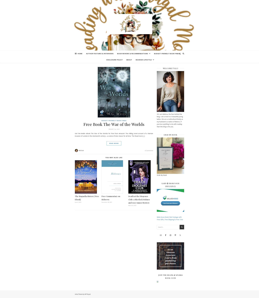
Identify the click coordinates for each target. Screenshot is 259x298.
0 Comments (149, 151)
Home (80, 54)
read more (114, 143)
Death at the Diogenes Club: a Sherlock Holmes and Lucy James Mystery (139, 199)
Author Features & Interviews (100, 54)
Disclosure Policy (114, 60)
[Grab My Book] (170, 155)
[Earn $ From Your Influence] (170, 200)
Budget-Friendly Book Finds (167, 54)
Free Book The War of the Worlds (113, 124)
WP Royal (87, 294)
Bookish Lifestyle (144, 60)
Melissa (81, 150)
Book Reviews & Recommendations (132, 54)
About (129, 60)
